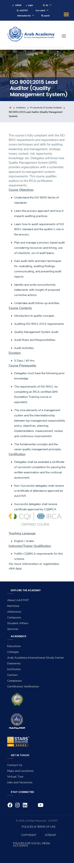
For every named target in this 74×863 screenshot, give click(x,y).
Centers (12, 675)
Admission (14, 612)
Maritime (13, 606)
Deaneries (14, 663)
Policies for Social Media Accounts (31, 844)
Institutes (21, 107)
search (46, 15)
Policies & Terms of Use (38, 827)
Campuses (14, 617)
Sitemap (50, 835)
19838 (18, 5)
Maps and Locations (20, 771)
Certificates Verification (23, 687)
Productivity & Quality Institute (46, 107)
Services (12, 629)
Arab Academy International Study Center (35, 658)
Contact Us (14, 765)
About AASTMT (18, 600)
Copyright (28, 835)
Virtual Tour (15, 777)
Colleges (13, 652)
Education (14, 646)
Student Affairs (17, 623)
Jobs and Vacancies (20, 782)
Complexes (14, 681)
